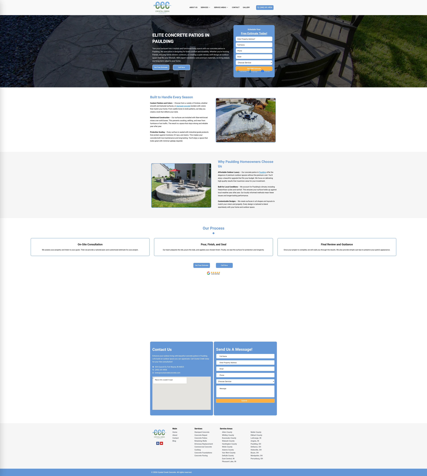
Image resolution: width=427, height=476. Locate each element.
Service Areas (220, 7)
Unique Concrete (159, 449)
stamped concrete (183, 106)
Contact (236, 7)
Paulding (262, 172)
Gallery (246, 7)
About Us (193, 7)
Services (204, 7)
